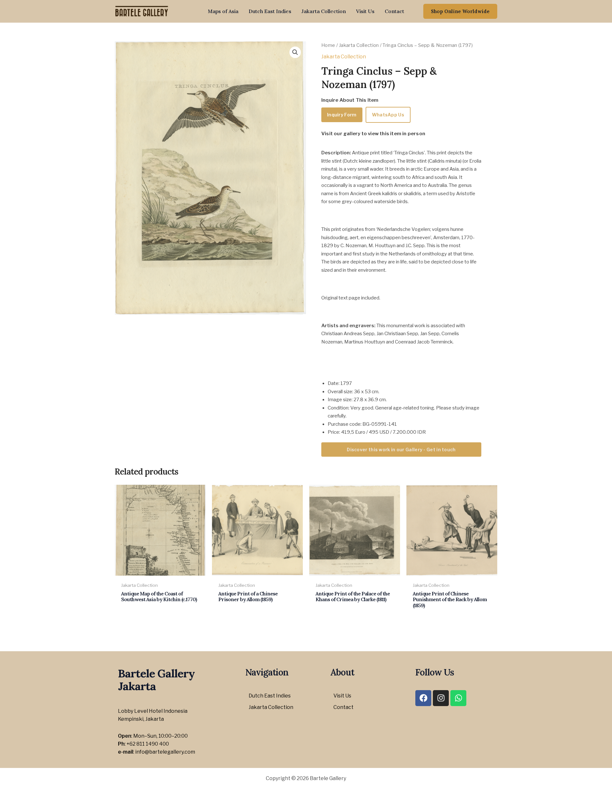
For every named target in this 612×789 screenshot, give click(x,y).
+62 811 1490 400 (148, 744)
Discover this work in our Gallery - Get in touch (401, 449)
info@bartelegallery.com (165, 752)
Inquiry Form (342, 114)
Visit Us (365, 11)
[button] (460, 11)
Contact (394, 11)
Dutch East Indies (270, 11)
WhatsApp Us (388, 114)
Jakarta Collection (324, 11)
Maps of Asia (223, 11)
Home (328, 45)
